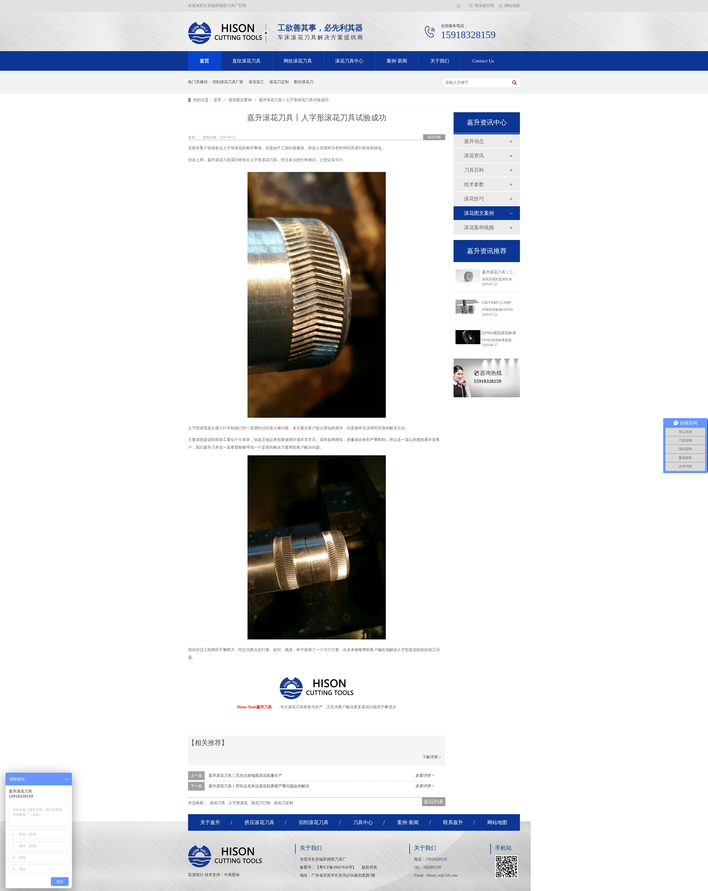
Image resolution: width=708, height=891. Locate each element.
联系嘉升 (453, 822)
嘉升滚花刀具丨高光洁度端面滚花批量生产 (245, 776)
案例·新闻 (397, 61)
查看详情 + (424, 776)
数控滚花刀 (303, 82)
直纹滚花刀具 (246, 61)
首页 (204, 61)
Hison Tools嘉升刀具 (254, 707)
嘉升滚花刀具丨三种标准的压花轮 (511, 272)
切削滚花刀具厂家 (227, 82)
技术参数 (474, 184)
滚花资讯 (474, 155)
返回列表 (434, 137)
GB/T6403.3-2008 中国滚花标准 (508, 303)
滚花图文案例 (240, 100)
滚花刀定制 (279, 82)
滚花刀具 (217, 803)
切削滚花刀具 (314, 822)
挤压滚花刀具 (259, 822)
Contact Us (483, 61)
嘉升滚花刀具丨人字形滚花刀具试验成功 (294, 100)
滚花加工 (256, 82)
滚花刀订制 (260, 803)
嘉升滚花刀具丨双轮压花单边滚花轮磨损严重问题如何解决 (259, 786)
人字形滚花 (238, 803)
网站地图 (512, 6)
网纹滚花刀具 (298, 61)
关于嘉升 (210, 822)
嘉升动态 (474, 141)
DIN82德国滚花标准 (499, 333)
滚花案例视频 (479, 227)
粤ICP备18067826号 (335, 867)
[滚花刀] (225, 33)
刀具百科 (474, 170)
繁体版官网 (484, 6)
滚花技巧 (474, 199)
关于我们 (439, 61)
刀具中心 (363, 822)
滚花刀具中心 (349, 61)
